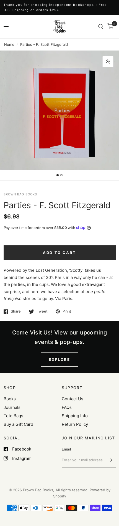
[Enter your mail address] (110, 460)
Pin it (67, 311)
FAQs (67, 407)
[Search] (100, 26)
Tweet (42, 311)
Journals (12, 407)
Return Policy (75, 424)
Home (9, 44)
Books (10, 398)
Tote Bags (13, 415)
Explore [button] (59, 359)
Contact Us (72, 398)
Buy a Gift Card (18, 424)
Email (66, 449)
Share (16, 311)
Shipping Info (75, 415)
